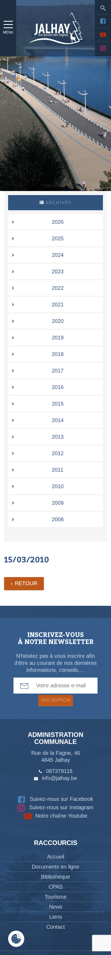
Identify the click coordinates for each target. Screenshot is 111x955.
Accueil (55, 857)
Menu (8, 32)
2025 (58, 238)
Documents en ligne (55, 867)
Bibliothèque (55, 877)
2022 (58, 288)
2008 (58, 519)
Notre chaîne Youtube (60, 816)
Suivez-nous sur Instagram (60, 807)
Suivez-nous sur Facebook (60, 799)
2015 (58, 404)
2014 (58, 420)
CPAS (55, 887)
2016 (58, 387)
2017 (58, 371)
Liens (55, 917)
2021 (58, 304)
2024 (58, 255)
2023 (58, 271)
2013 (58, 437)
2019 (58, 338)
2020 (58, 321)
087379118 (59, 771)
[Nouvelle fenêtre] (103, 21)
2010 (58, 486)
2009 (58, 503)
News (55, 907)
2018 (58, 354)
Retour (26, 583)
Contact (55, 927)
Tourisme (56, 897)
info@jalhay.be (59, 778)
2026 (58, 222)
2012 (58, 453)
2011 (57, 470)
